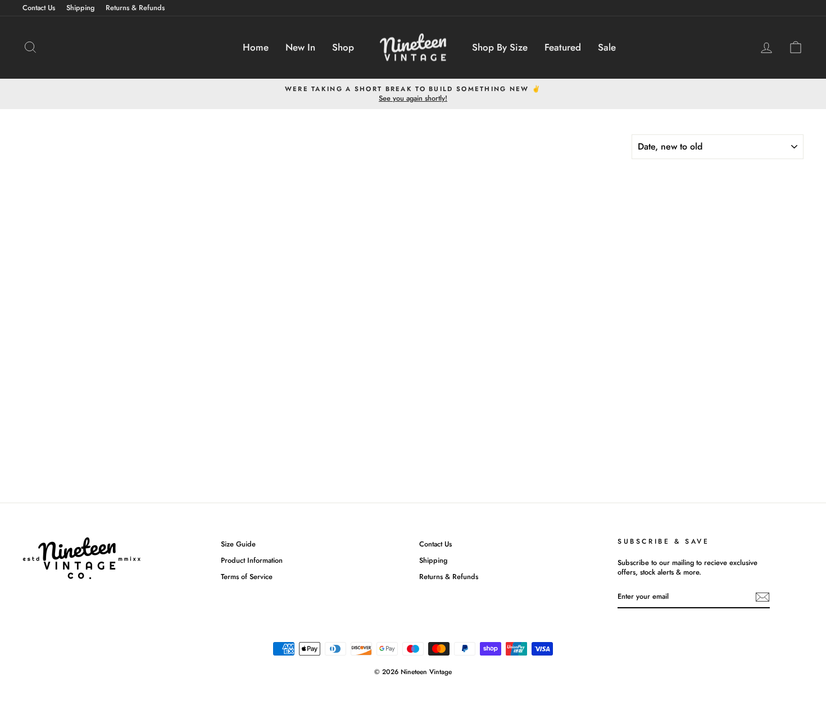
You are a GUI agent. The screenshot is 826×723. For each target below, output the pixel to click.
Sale (607, 47)
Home (256, 47)
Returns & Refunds (135, 7)
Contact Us (38, 7)
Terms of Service (247, 576)
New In (300, 47)
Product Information (252, 560)
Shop (343, 47)
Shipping (80, 7)
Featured (562, 47)
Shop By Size (500, 47)
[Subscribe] (762, 597)
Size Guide (238, 544)
